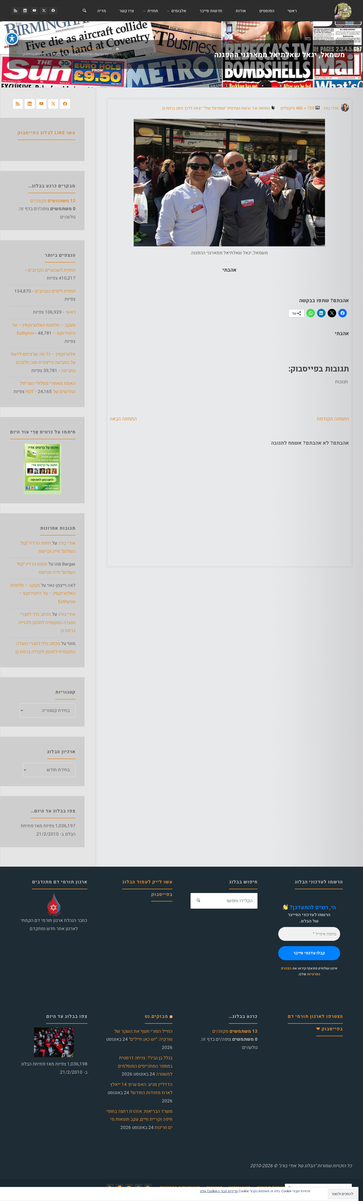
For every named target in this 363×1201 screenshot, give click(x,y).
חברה (108, 49)
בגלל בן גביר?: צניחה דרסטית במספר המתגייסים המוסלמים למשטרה (145, 1066)
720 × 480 (304, 108)
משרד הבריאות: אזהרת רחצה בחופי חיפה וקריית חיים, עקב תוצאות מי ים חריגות (139, 1119)
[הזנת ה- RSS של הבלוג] (15, 11)
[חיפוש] (84, 11)
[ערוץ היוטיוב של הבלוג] (34, 11)
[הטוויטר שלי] (44, 11)
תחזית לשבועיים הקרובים (51, 270)
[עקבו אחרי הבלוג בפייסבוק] (53, 11)
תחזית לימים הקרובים (55, 291)
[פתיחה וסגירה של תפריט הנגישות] (12, 38)
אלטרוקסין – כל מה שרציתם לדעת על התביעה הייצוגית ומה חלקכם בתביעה (43, 362)
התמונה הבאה (123, 419)
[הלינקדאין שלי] (25, 11)
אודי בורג (66, 543)
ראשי (70, 312)
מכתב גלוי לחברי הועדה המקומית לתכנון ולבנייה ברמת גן (46, 622)
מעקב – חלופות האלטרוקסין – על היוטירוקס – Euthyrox (42, 593)
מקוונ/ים (52, 200)
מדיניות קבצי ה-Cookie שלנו (219, 1191)
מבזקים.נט (156, 1016)
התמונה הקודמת (333, 419)
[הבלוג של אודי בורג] (343, 10)
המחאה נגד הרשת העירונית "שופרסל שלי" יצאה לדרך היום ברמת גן (72, 54)
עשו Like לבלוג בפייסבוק (46, 132)
